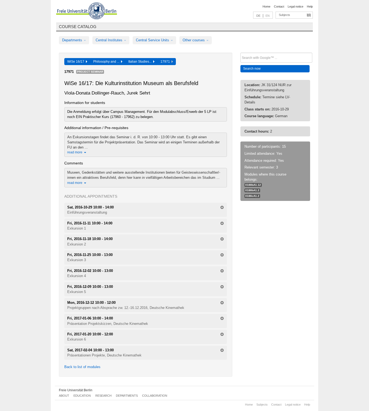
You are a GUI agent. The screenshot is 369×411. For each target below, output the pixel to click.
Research (103, 395)
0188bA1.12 (253, 184)
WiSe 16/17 (76, 61)
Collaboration (154, 395)
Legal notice (295, 6)
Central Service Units (153, 40)
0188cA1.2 (252, 195)
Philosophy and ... (107, 61)
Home (266, 6)
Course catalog (77, 26)
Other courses (194, 40)
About (64, 395)
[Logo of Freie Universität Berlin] (86, 11)
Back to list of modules (82, 367)
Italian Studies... (140, 61)
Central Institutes (109, 40)
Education (82, 395)
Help (310, 6)
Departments (72, 40)
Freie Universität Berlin (75, 390)
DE (258, 15)
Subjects (284, 14)
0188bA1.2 (252, 190)
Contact (279, 6)
